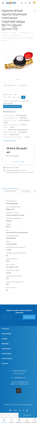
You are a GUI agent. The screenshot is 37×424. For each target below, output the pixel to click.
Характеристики (10, 191)
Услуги (5, 363)
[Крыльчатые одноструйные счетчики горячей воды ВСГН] (18, 62)
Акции (5, 339)
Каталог (5, 329)
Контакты (6, 348)
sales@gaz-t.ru (20, 378)
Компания (6, 334)
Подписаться (29, 317)
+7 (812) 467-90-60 (19, 371)
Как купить (7, 358)
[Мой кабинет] (30, 3)
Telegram (18, 390)
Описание (26, 191)
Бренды (5, 343)
